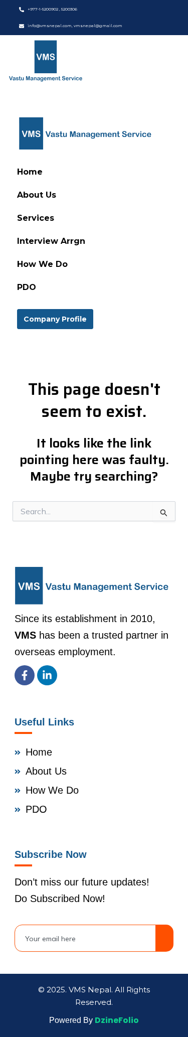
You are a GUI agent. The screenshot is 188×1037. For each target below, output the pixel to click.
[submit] (164, 938)
